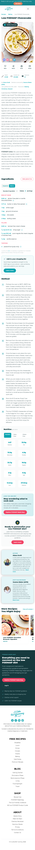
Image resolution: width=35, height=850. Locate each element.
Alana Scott (6, 82)
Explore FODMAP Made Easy (15, 512)
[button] (4, 59)
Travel (17, 786)
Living (17, 781)
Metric (12, 186)
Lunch (17, 745)
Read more (16, 600)
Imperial (5, 186)
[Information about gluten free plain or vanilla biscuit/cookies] (13, 200)
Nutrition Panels (17, 824)
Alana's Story (17, 816)
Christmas (4, 89)
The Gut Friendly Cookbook (17, 802)
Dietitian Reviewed (10, 25)
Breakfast (18, 742)
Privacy (17, 827)
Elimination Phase (17, 775)
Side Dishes (17, 759)
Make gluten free (27, 179)
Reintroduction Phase (17, 778)
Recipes (3, 14)
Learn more (10, 270)
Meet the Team (17, 819)
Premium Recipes (17, 762)
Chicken (17, 751)
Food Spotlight (17, 784)
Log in (7, 685)
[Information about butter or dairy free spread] (26, 204)
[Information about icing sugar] (22, 230)
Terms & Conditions (17, 830)
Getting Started (17, 772)
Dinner (17, 748)
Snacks (17, 754)
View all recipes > (28, 609)
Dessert (10, 89)
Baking (10, 14)
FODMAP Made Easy (17, 800)
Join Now (18, 3)
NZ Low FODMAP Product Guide (17, 805)
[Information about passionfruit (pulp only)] (20, 246)
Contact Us (17, 832)
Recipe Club (17, 797)
